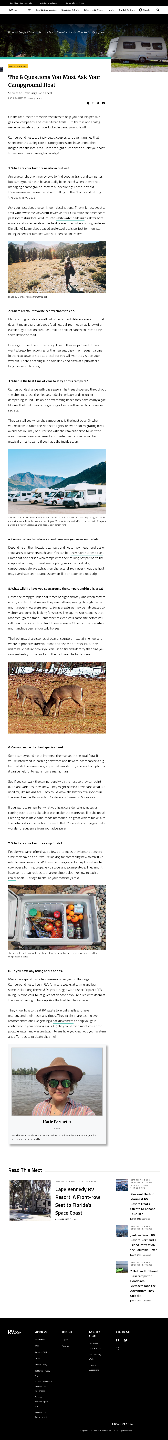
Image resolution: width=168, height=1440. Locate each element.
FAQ (37, 1345)
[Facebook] (117, 1340)
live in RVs (42, 984)
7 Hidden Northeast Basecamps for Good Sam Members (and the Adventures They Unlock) (144, 1283)
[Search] (158, 10)
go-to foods (65, 851)
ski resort (43, 436)
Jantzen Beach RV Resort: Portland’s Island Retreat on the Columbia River (143, 1242)
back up (42, 1000)
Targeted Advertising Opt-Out (42, 1401)
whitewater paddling (70, 217)
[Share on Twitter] (98, 103)
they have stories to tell (87, 552)
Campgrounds (17, 389)
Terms (37, 1358)
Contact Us (39, 1339)
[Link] (12, 10)
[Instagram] (117, 1348)
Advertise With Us (42, 1352)
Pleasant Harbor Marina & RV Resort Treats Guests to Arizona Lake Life (142, 1204)
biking (17, 228)
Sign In (65, 1339)
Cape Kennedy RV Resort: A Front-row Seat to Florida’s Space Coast (77, 1201)
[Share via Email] (103, 103)
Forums (65, 1345)
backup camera (63, 1020)
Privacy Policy (41, 1364)
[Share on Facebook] (92, 103)
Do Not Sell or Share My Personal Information (43, 1386)
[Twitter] (125, 1340)
